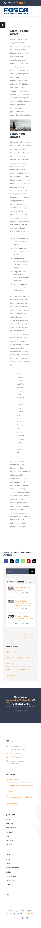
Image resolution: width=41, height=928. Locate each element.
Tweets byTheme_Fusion (28, 635)
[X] (11, 561)
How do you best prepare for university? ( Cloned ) (24, 618)
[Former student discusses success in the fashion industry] (11, 601)
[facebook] (14, 918)
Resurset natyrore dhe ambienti (23, 588)
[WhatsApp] (23, 561)
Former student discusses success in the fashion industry (23, 603)
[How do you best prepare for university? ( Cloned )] (11, 616)
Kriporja (10, 663)
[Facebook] (5, 561)
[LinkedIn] (17, 561)
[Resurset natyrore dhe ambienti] (11, 588)
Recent (20, 581)
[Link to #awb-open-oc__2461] (2, 25)
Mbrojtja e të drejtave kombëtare (20, 658)
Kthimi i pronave (13, 652)
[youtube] (22, 918)
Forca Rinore (29, 914)
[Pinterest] (28, 561)
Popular (11, 581)
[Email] (34, 561)
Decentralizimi (13, 675)
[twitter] (18, 918)
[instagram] (27, 918)
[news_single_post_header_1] (20, 120)
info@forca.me (15, 757)
